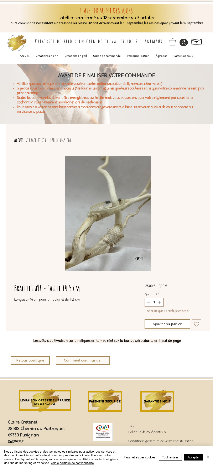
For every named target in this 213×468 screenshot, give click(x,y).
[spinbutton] (154, 302)
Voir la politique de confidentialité (72, 463)
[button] (173, 42)
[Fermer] (208, 457)
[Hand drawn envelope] (196, 41)
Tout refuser (170, 457)
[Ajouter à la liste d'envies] (196, 324)
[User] (184, 42)
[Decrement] (148, 302)
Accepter (193, 457)
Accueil (19, 140)
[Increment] (160, 302)
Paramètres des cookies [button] (139, 457)
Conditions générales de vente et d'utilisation (161, 441)
